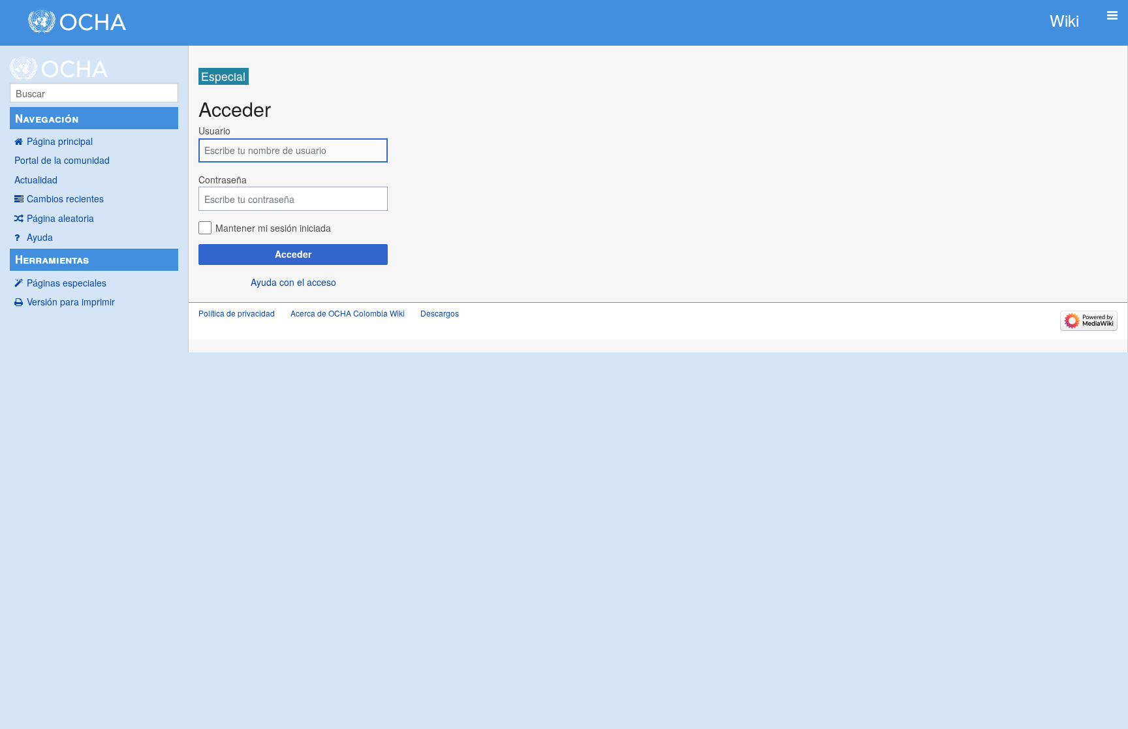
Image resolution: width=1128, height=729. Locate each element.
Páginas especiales (66, 282)
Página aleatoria (60, 218)
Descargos (439, 312)
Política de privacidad (236, 312)
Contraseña (222, 179)
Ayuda (40, 236)
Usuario (214, 130)
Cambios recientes (65, 198)
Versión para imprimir (71, 301)
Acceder (293, 253)
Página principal (60, 140)
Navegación (46, 118)
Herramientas (52, 259)
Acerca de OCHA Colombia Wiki (347, 312)
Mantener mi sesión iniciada (273, 227)
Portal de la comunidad (62, 159)
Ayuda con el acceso (293, 281)
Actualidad (35, 179)
